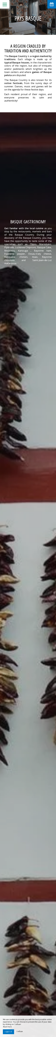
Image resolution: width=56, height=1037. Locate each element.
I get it (8, 1031)
